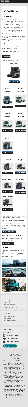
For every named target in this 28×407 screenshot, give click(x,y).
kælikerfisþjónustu (14, 389)
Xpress (22, 390)
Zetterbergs (6, 377)
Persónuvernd (7, 302)
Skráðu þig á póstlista (13, 341)
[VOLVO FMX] (20, 99)
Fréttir (9, 332)
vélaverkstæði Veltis (10, 384)
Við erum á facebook (12, 335)
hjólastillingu (21, 389)
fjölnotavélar (20, 376)
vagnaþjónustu (6, 389)
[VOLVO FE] (20, 124)
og (14, 381)
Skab (13, 380)
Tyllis (12, 379)
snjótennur (17, 381)
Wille (16, 376)
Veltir (4, 360)
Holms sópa (11, 381)
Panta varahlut (7, 318)
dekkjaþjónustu (7, 388)
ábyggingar (11, 377)
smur (18, 386)
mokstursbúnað (8, 380)
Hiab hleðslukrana (11, 376)
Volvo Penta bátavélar (14, 373)
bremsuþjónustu (20, 388)
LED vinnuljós (7, 390)
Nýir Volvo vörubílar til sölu (9, 231)
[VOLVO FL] (7, 145)
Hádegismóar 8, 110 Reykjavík (11, 307)
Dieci (23, 381)
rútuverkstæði (19, 382)
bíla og (13, 390)
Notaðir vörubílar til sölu (8, 243)
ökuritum (14, 394)
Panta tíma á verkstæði (9, 316)
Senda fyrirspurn (6, 56)
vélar (16, 390)
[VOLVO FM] (7, 124)
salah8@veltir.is (6, 50)
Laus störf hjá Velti (12, 338)
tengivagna (19, 377)
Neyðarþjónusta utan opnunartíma (12, 323)
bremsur (13, 388)
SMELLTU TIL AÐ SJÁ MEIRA (14, 81)
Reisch (15, 377)
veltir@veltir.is (17, 355)
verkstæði (5, 391)
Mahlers (20, 379)
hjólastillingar (9, 397)
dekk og (21, 386)
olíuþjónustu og (13, 386)
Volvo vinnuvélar (12, 372)
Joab (24, 377)
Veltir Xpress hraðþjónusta (10, 320)
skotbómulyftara (6, 382)
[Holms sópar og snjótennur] (21, 381)
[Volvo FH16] (14, 72)
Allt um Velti (7, 300)
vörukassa (16, 380)
